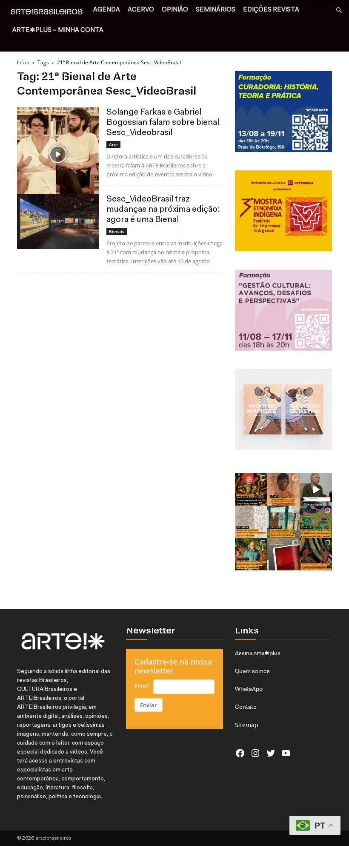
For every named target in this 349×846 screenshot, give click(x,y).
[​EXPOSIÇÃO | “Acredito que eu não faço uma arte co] (316, 489)
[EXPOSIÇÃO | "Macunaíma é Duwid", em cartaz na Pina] (316, 554)
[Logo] (49, 13)
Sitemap (246, 725)
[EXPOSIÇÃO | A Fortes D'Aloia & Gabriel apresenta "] (251, 522)
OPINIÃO (175, 10)
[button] (339, 10)
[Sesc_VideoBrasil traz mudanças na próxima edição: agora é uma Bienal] (58, 221)
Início (23, 62)
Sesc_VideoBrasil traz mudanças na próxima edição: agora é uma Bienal (163, 209)
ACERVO (141, 10)
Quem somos (252, 671)
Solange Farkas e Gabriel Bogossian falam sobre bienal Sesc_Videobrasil (162, 122)
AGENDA (106, 10)
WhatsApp (249, 689)
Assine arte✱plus (257, 653)
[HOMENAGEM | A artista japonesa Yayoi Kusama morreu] (251, 489)
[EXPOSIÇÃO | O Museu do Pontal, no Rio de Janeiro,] (251, 554)
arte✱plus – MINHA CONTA (57, 30)
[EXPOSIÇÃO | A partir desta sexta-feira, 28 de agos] (283, 522)
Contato (246, 707)
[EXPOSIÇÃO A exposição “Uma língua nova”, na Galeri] (316, 522)
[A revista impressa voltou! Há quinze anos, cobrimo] (283, 554)
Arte (113, 144)
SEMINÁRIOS (215, 10)
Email (141, 685)
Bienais (116, 231)
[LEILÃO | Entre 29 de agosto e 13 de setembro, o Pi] (283, 489)
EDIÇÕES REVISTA (271, 10)
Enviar (148, 705)
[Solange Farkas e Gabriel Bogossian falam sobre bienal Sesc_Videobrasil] (58, 154)
